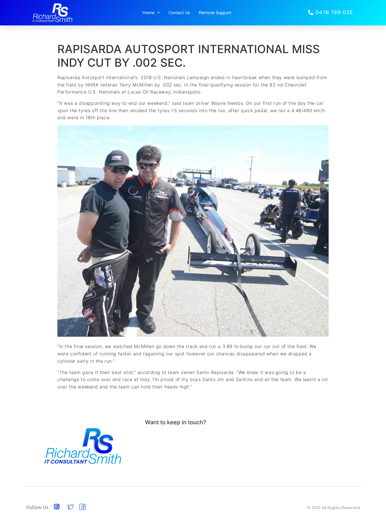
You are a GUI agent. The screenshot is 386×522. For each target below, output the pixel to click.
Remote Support (215, 12)
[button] (330, 12)
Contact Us (179, 12)
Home (148, 12)
